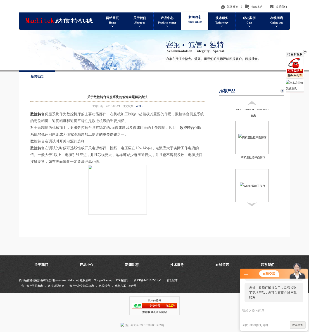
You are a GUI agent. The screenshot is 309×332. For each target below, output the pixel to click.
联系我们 (281, 6)
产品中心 (167, 20)
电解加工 (120, 285)
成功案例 (249, 20)
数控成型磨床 (56, 285)
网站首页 (112, 20)
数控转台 (104, 285)
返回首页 (232, 6)
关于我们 (139, 20)
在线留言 (222, 265)
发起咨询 (297, 325)
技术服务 (221, 20)
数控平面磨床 (34, 285)
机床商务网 (154, 300)
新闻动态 (195, 19)
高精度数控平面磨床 (253, 157)
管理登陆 (172, 280)
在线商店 (276, 20)
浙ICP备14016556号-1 (148, 280)
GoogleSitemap (103, 280)
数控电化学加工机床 (81, 285)
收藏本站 (257, 6)
